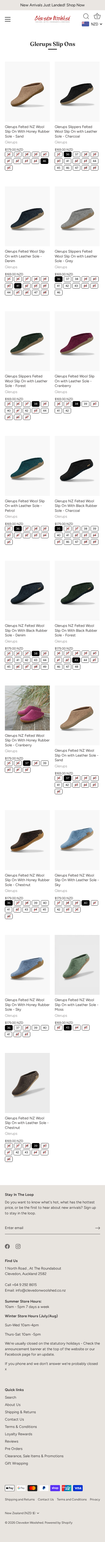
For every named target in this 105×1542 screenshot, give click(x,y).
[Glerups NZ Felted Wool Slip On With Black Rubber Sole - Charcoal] (77, 466)
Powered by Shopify (59, 1522)
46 (44, 161)
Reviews (11, 1441)
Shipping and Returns (20, 1499)
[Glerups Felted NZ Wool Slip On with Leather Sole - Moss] (77, 965)
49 (94, 168)
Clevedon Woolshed (29, 1522)
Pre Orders (13, 1448)
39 (35, 154)
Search (10, 1397)
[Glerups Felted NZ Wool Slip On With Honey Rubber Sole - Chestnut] (27, 840)
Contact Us (14, 1419)
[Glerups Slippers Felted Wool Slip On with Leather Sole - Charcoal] (77, 91)
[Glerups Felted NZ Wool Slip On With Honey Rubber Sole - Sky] (27, 965)
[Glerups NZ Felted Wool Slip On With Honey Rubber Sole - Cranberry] (27, 707)
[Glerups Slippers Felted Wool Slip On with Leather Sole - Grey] (77, 216)
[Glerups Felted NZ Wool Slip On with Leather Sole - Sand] (77, 715)
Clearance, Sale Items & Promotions (34, 1456)
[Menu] (7, 19)
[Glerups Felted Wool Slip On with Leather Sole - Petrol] (27, 466)
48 (85, 168)
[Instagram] (18, 1246)
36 (8, 154)
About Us (13, 1405)
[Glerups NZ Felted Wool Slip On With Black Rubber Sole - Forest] (77, 591)
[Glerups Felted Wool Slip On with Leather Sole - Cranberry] (77, 341)
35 (58, 154)
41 (8, 161)
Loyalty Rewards (18, 1434)
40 (45, 154)
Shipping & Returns (20, 1412)
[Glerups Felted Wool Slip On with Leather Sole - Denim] (27, 216)
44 (35, 161)
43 (26, 161)
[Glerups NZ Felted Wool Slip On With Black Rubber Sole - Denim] (27, 591)
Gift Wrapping (16, 1463)
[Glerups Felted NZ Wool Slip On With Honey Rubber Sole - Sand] (27, 91)
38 (26, 154)
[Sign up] (97, 1228)
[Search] (86, 17)
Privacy (95, 1499)
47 (76, 168)
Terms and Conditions (72, 1499)
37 (17, 154)
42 (17, 161)
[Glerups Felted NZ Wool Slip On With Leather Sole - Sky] (77, 840)
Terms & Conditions (21, 1426)
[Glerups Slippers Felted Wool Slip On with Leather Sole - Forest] (27, 341)
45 (8, 168)
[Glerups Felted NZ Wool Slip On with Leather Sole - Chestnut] (27, 1083)
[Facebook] (7, 1246)
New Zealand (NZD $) (20, 1513)
